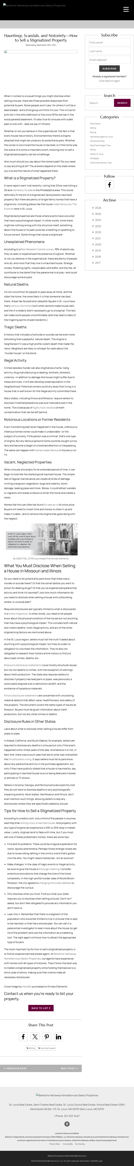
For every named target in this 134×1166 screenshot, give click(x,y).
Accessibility (68, 1144)
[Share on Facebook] (23, 1036)
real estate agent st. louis (101, 136)
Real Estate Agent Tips (100, 145)
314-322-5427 (72, 1116)
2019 (98, 250)
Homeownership (97, 141)
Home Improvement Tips (101, 162)
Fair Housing (79, 1144)
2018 (98, 256)
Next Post (68, 1068)
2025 (98, 214)
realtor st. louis (96, 154)
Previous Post (16, 1068)
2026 (98, 208)
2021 (98, 238)
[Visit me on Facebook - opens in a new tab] (109, 184)
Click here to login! (109, 81)
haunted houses (47, 1048)
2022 (98, 232)
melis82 (26, 986)
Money (93, 149)
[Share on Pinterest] (46, 1036)
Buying (93, 132)
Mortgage (94, 158)
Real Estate (95, 123)
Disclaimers (84, 1161)
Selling (31, 1048)
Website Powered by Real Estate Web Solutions (67, 1156)
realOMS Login (97, 1161)
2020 (98, 244)
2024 (98, 220)
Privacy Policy (55, 1144)
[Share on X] (35, 1036)
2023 (98, 226)
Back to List (40, 1008)
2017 (97, 263)
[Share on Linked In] (58, 1036)
